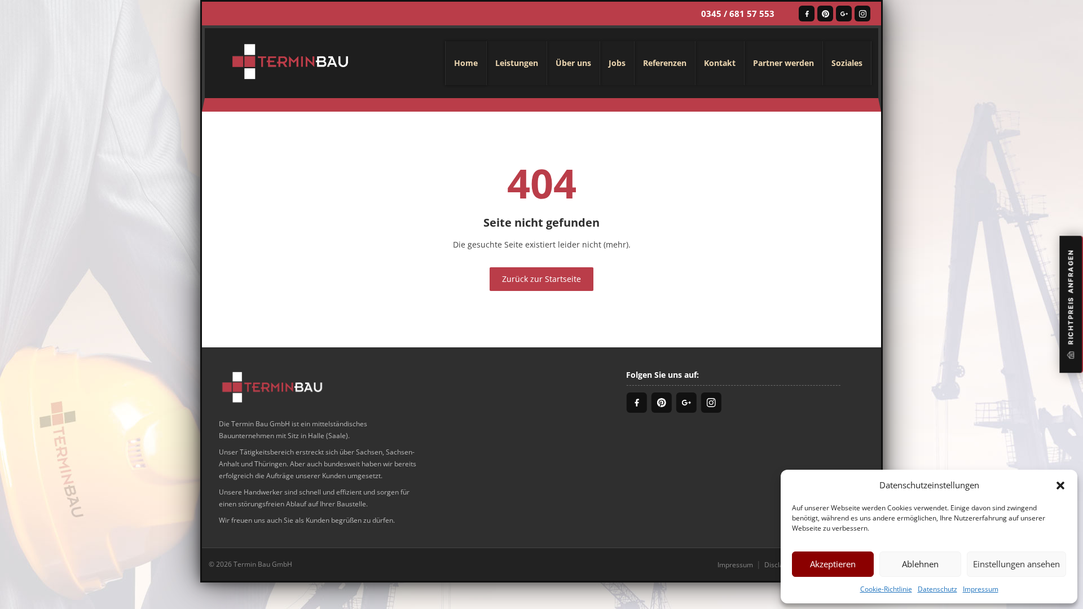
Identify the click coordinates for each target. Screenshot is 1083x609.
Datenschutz (937, 589)
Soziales (846, 63)
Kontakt (720, 63)
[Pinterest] (825, 13)
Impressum (980, 589)
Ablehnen (920, 564)
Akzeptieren (833, 564)
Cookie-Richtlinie (886, 589)
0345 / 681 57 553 (737, 13)
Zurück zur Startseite (541, 278)
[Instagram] (862, 13)
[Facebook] (807, 13)
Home (466, 63)
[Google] (844, 13)
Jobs (617, 63)
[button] (1060, 485)
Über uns (573, 63)
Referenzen (664, 63)
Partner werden (783, 63)
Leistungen (516, 63)
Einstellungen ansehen (1016, 564)
